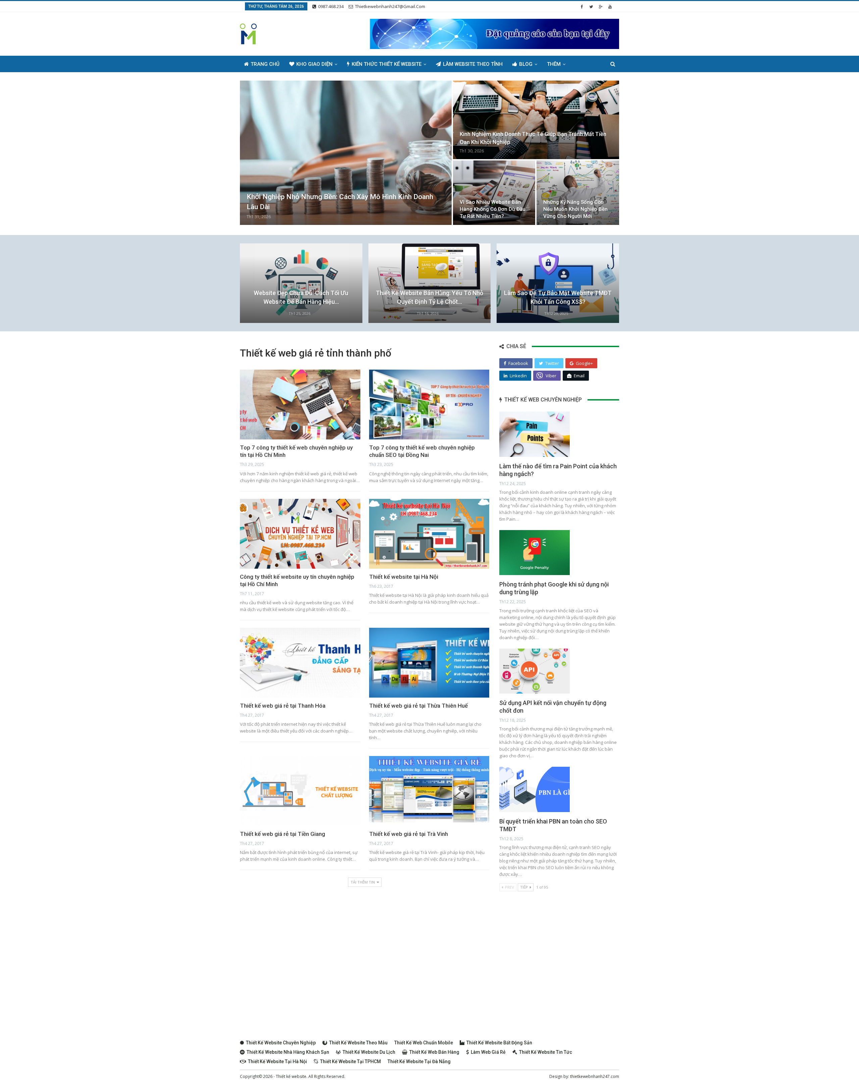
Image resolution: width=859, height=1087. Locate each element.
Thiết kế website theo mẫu (358, 1042)
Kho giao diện (314, 64)
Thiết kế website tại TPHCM (350, 1061)
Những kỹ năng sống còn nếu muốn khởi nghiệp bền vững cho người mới (575, 209)
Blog (526, 64)
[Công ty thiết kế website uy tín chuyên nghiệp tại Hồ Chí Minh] (300, 534)
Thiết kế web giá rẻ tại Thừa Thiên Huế (418, 705)
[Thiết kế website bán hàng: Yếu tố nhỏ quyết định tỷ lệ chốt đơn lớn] (430, 283)
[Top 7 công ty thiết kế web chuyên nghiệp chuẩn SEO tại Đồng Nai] (429, 404)
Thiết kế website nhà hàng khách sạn (288, 1052)
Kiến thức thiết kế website (386, 64)
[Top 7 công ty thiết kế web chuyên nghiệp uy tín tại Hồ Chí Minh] (300, 404)
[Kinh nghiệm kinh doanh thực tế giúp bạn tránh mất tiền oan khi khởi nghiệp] (536, 119)
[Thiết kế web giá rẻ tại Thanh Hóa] (300, 663)
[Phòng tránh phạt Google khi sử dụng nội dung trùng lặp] (534, 552)
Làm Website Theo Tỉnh (473, 64)
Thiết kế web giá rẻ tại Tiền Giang (282, 834)
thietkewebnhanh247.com (594, 1076)
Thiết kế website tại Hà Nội (403, 576)
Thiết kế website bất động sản (499, 1042)
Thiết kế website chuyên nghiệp (281, 1042)
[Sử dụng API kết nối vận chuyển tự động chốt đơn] (534, 671)
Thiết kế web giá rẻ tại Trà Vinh (408, 834)
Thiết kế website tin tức (545, 1052)
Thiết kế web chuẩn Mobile (423, 1042)
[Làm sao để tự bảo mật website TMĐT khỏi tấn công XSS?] (558, 283)
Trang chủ (265, 64)
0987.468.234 (331, 6)
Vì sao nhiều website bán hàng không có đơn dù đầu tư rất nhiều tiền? (492, 209)
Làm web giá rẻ (488, 1052)
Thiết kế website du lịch (369, 1052)
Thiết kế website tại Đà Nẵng (419, 1061)
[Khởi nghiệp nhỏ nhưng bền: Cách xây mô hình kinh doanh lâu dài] (345, 152)
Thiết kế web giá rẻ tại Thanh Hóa (282, 705)
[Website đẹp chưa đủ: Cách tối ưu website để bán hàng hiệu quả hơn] (301, 283)
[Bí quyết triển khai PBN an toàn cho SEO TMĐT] (534, 789)
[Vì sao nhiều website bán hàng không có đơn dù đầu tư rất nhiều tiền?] (494, 192)
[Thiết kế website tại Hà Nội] (429, 534)
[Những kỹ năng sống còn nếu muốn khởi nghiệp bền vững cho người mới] (578, 192)
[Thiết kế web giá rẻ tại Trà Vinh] (429, 791)
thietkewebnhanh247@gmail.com (390, 6)
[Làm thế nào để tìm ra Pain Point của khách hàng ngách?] (534, 434)
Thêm (554, 64)
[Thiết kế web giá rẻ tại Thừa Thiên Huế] (429, 663)
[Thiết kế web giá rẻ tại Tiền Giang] (300, 791)
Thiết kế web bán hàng (434, 1052)
